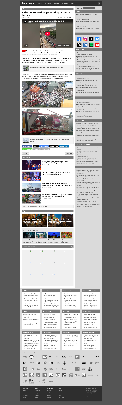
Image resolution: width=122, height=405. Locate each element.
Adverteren (61, 397)
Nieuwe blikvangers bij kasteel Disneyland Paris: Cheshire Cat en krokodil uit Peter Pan (31, 347)
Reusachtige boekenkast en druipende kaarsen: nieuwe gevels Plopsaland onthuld (50, 326)
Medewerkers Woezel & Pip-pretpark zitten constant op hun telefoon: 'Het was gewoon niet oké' (87, 135)
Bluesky (49, 395)
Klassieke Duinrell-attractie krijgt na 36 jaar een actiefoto (31, 320)
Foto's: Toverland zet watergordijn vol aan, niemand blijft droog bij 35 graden (51, 300)
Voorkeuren (65, 3)
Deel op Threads (54, 146)
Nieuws (40, 3)
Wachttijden (47, 3)
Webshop (56, 3)
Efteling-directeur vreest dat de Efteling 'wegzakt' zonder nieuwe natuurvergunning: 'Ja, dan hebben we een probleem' (88, 89)
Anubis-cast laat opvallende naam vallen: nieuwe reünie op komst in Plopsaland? (51, 316)
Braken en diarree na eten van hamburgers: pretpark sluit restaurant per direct (33, 221)
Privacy (24, 397)
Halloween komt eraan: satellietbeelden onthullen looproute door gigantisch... (50, 295)
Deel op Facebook (27, 146)
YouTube (37, 392)
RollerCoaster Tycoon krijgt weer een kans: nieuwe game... (66, 241)
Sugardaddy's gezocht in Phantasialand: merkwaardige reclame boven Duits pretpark (50, 347)
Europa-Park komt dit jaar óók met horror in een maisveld (70, 341)
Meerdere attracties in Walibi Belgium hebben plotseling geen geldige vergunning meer (71, 321)
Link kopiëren (46, 149)
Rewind (36, 397)
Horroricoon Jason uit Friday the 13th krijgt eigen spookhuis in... (28, 241)
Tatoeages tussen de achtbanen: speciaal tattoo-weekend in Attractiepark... (90, 295)
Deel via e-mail (37, 149)
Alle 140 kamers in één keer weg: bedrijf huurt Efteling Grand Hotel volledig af (61, 221)
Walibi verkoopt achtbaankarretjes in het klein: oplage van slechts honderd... (70, 326)
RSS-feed (37, 395)
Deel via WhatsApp (27, 149)
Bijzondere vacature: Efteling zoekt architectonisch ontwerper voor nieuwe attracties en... (31, 295)
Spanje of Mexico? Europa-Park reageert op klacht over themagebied (71, 345)
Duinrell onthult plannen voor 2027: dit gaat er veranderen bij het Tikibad (31, 316)
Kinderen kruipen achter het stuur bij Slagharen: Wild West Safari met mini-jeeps (90, 300)
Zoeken (60, 392)
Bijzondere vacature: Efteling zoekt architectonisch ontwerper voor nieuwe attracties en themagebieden (88, 172)
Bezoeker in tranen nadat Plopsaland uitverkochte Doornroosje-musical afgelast (50, 321)
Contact (60, 393)
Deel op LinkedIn (64, 146)
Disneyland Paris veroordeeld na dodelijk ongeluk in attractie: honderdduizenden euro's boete (31, 342)
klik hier (45, 206)
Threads (49, 397)
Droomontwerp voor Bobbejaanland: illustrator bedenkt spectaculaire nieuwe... (91, 326)
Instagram (49, 392)
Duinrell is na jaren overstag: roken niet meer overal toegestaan (30, 324)
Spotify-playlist (38, 393)
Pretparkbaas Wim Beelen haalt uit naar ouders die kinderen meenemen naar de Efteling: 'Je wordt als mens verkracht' (88, 61)
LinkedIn (49, 399)
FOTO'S (37, 190)
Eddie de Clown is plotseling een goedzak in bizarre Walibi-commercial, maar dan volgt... (71, 305)
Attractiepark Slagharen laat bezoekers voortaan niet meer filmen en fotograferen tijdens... (91, 305)
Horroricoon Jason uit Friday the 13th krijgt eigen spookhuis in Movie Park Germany (91, 337)
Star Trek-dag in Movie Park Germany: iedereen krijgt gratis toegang (91, 342)
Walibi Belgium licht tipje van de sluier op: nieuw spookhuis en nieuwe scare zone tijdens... (71, 316)
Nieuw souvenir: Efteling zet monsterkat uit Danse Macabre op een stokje (31, 300)
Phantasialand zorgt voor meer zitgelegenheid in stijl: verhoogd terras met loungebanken (51, 337)
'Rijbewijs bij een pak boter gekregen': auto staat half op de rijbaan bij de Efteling (31, 305)
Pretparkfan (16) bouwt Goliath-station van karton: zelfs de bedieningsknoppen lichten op (71, 300)
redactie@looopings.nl (89, 8)
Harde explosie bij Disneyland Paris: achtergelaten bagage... (41, 241)
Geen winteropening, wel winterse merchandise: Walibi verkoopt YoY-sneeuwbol (70, 295)
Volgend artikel (69, 153)
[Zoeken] (99, 3)
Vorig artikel (25, 153)
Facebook (49, 390)
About (72, 3)
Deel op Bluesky (44, 146)
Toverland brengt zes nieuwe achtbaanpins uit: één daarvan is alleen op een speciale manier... (51, 305)
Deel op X (35, 146)
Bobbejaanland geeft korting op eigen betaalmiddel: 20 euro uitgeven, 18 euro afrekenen (91, 316)
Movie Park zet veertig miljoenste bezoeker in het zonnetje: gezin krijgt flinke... (90, 347)
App (24, 393)
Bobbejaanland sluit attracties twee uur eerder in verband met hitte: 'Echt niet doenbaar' (91, 321)
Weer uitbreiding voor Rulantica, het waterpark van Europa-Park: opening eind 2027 (71, 337)
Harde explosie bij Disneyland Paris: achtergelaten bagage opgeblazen (30, 337)
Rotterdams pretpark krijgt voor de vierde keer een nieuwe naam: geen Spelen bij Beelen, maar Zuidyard (88, 184)
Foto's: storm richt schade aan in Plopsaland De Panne (46, 67)
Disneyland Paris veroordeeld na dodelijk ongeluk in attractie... (54, 241)
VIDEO (38, 179)
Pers (60, 395)
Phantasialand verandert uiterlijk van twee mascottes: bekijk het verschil (51, 342)
